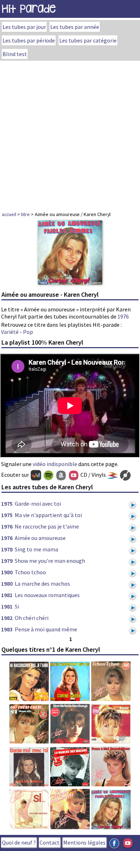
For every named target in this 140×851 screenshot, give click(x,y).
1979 (7, 560)
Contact (49, 842)
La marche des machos (42, 583)
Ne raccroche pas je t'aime (47, 526)
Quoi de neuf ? (19, 842)
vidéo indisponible (55, 463)
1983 (7, 629)
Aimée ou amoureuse (40, 537)
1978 (7, 549)
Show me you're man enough (50, 560)
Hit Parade (29, 8)
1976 (123, 316)
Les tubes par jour (24, 26)
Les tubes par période (29, 40)
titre (25, 214)
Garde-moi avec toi (38, 503)
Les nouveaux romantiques (47, 595)
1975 (7, 503)
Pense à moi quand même (46, 629)
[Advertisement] (70, 134)
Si (17, 606)
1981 (7, 595)
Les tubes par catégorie (88, 40)
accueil (9, 214)
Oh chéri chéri (31, 617)
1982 (7, 617)
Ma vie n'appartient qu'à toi (48, 515)
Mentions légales (84, 842)
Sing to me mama (36, 549)
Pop (28, 331)
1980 (7, 572)
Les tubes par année (74, 26)
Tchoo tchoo (30, 572)
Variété (10, 331)
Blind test (15, 53)
